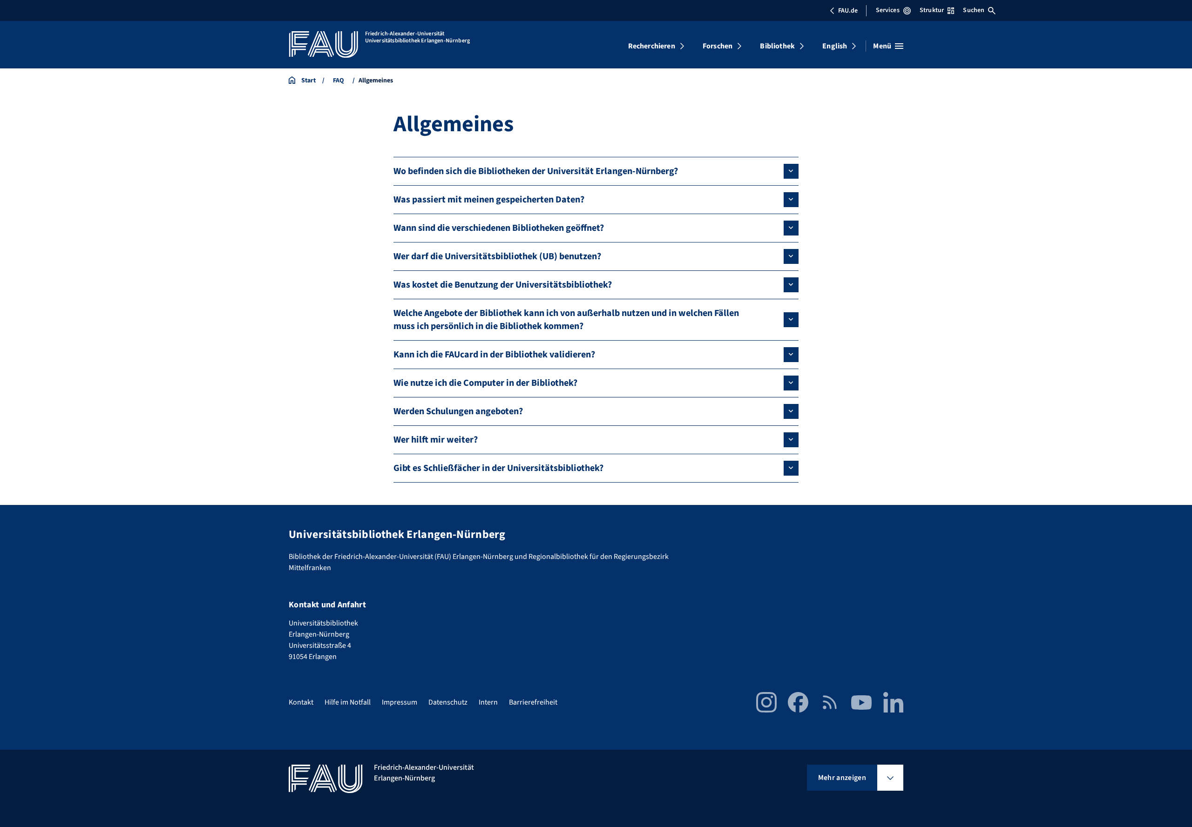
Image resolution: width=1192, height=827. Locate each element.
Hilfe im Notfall (348, 702)
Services (888, 10)
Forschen (717, 46)
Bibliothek (777, 46)
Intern (488, 702)
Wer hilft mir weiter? (435, 439)
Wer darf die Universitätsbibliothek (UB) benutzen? (497, 256)
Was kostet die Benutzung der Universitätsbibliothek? (502, 284)
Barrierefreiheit (533, 702)
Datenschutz (447, 702)
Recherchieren (651, 46)
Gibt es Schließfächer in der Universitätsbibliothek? (498, 468)
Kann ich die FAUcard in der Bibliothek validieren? (494, 354)
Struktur (932, 10)
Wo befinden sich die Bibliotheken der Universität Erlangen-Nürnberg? (535, 171)
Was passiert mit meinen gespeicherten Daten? (488, 199)
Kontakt (301, 702)
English (834, 46)
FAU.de (848, 10)
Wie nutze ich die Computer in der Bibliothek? (485, 383)
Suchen (973, 10)
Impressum (399, 702)
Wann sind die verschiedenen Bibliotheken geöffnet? (498, 228)
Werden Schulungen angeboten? (458, 411)
